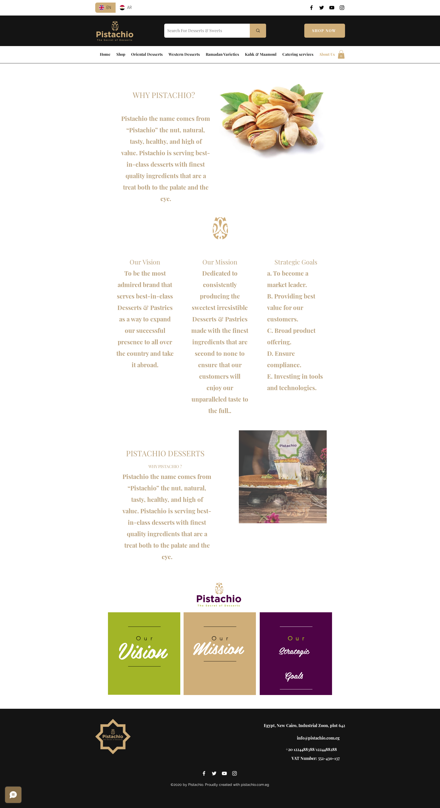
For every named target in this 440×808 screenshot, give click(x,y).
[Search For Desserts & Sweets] (258, 31)
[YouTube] (332, 8)
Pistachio (143, 488)
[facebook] (204, 773)
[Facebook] (311, 8)
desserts (163, 522)
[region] (144, 653)
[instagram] (234, 773)
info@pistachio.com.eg (318, 738)
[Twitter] (322, 8)
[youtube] (224, 773)
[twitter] (214, 773)
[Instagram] (342, 8)
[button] (341, 54)
